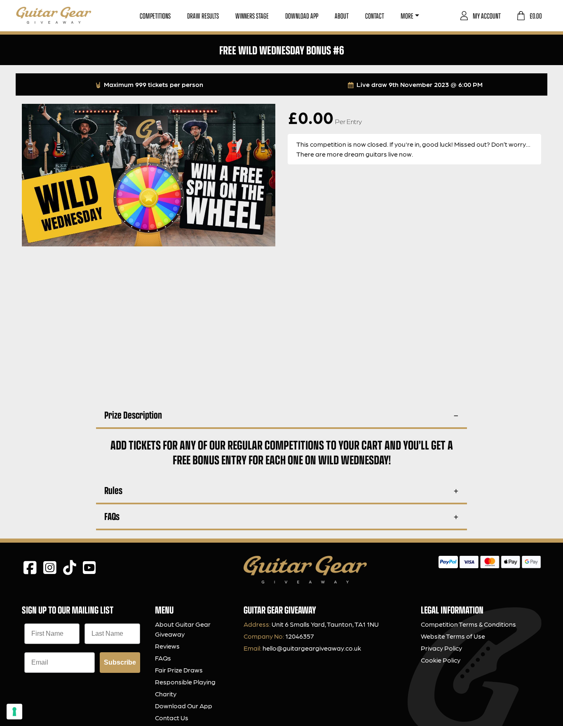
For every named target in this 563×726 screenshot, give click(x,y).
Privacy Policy (441, 648)
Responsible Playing (185, 682)
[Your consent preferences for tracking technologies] (14, 711)
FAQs (112, 516)
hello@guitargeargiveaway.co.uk (312, 648)
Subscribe (120, 662)
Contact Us (171, 717)
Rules (113, 490)
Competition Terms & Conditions (468, 624)
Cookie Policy (440, 660)
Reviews (167, 646)
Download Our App (183, 706)
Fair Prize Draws (179, 670)
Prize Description (133, 414)
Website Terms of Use (453, 636)
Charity (165, 694)
